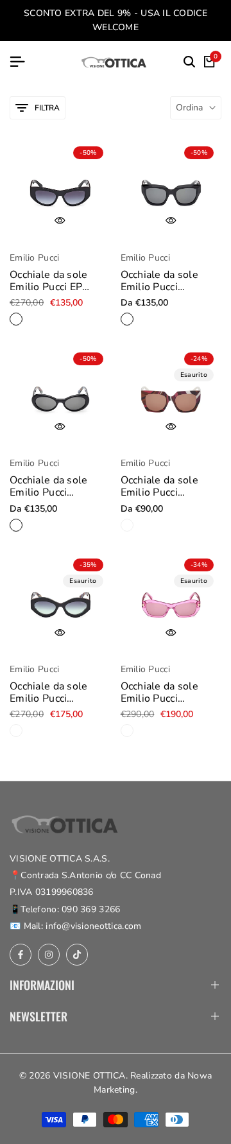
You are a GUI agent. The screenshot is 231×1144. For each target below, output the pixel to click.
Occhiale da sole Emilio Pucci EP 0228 (48, 281)
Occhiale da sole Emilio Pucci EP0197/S (159, 486)
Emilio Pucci (34, 258)
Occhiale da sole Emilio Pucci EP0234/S (48, 486)
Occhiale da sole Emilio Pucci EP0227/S (48, 692)
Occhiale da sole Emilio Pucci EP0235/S (159, 692)
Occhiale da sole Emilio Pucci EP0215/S (159, 281)
